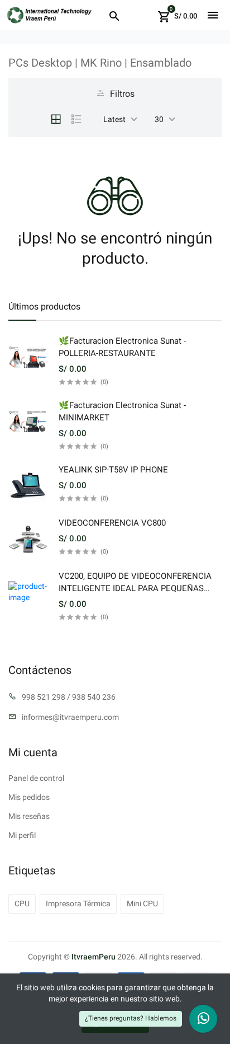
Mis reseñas (29, 816)
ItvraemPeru (93, 956)
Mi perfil (22, 835)
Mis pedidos (29, 797)
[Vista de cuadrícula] (56, 119)
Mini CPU (142, 903)
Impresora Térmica (78, 903)
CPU (22, 903)
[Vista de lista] (76, 119)
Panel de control (36, 778)
